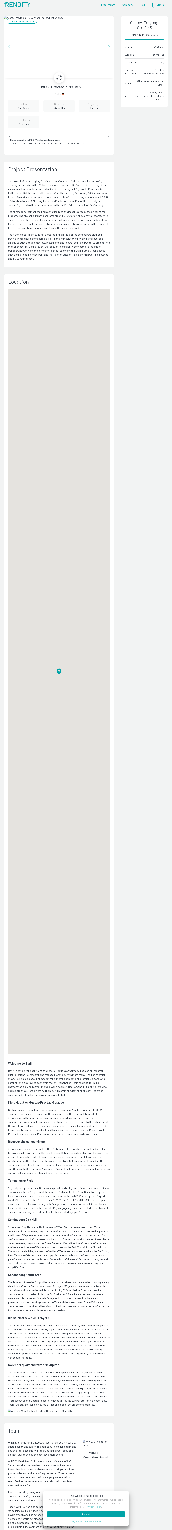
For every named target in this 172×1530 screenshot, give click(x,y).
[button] (86, 1521)
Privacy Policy (93, 1506)
